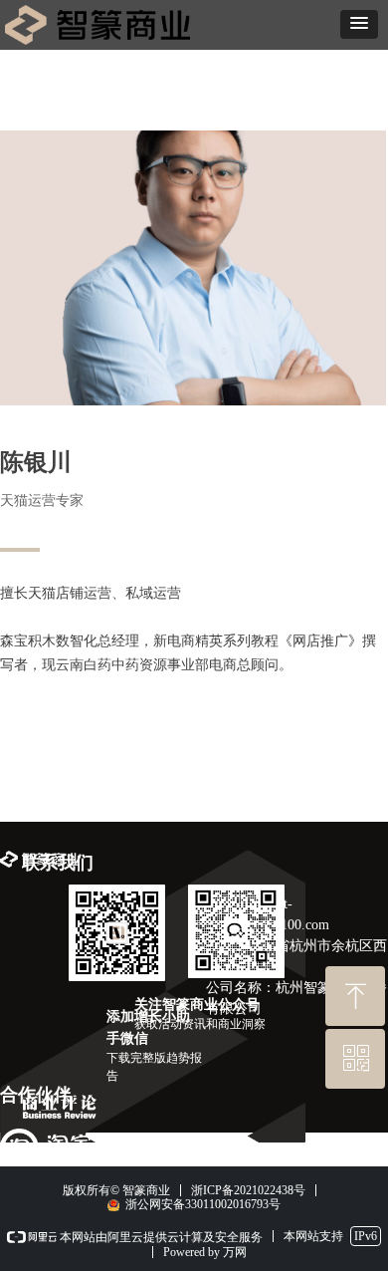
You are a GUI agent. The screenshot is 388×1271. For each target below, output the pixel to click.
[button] (359, 24)
